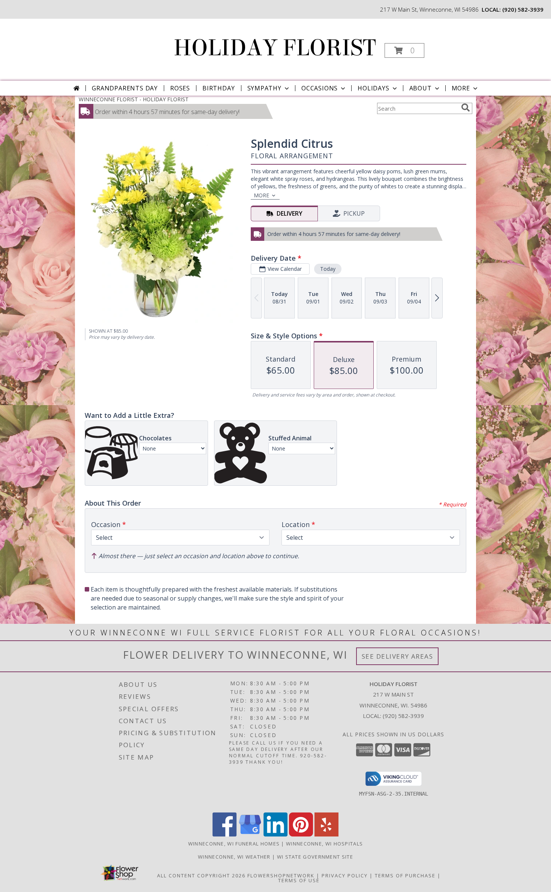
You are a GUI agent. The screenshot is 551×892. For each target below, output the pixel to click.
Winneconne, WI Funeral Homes (234, 843)
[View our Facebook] (225, 834)
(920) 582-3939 (523, 9)
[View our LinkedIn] (275, 834)
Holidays (373, 88)
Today (327, 268)
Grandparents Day (125, 88)
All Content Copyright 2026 (201, 875)
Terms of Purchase (405, 875)
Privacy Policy (345, 875)
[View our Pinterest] (301, 834)
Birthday (218, 88)
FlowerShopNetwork (280, 875)
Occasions (319, 88)
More (461, 88)
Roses (180, 88)
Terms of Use (299, 880)
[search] (465, 107)
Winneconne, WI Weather (234, 856)
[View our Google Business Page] (250, 834)
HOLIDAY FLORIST (275, 48)
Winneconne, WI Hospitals (324, 843)
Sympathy (264, 88)
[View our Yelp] (326, 834)
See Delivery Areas (397, 656)
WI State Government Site (315, 856)
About (420, 88)
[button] (404, 50)
